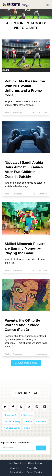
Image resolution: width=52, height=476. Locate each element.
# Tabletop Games (11, 428)
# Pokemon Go (10, 415)
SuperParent (14, 463)
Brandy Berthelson (40, 113)
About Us (14, 468)
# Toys (27, 428)
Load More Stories (27, 362)
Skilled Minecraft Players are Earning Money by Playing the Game (25, 248)
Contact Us (32, 468)
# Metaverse (27, 415)
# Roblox (28, 421)
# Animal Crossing (11, 421)
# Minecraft (41, 421)
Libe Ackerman (41, 354)
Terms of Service (34, 472)
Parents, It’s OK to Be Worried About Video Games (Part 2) (22, 325)
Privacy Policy (16, 472)
